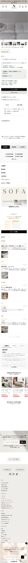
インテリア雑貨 (4, 540)
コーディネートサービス (6, 500)
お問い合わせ (14, 92)
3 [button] (14, 337)
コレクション (7, 10)
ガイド (22, 345)
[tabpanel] (14, 156)
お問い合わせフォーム (5, 504)
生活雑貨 (3, 530)
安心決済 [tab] (22, 147)
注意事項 (6, 345)
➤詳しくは (14, 159)
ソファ (13, 10)
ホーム (2, 10)
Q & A (14, 345)
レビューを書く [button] (14, 232)
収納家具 (3, 542)
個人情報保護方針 (4, 517)
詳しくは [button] (5, 73)
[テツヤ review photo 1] (4, 275)
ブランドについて (5, 179)
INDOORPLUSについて (5, 519)
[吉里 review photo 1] (4, 329)
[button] (4, 49)
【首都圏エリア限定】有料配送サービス (11, 72)
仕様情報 (3, 166)
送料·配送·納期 (4, 486)
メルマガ (3, 496)
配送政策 (3, 169)
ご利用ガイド (4, 498)
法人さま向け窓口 (4, 482)
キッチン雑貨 (4, 534)
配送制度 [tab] (5, 147)
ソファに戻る (15, 459)
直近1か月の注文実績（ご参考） (10, 81)
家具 (2, 528)
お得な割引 (4, 176)
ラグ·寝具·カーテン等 (5, 538)
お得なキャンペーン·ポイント (7, 502)
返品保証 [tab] (14, 147)
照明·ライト (3, 536)
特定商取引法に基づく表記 (6, 515)
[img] (4, 244)
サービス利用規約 (4, 523)
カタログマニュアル (5, 521)
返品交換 (3, 172)
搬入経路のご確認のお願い (6, 506)
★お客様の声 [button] (14, 561)
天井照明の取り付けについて (7, 508)
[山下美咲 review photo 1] (4, 295)
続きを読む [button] (23, 249)
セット (2, 56)
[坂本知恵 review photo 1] (4, 254)
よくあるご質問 (4, 488)
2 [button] (12, 337)
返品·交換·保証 (4, 490)
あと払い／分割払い (6, 183)
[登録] (22, 557)
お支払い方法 (4, 484)
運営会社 (3, 513)
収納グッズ (3, 532)
